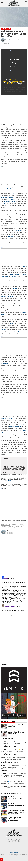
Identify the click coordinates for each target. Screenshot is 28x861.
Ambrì (7, 846)
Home (3, 846)
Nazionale (20, 846)
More (2, 765)
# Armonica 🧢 (5, 781)
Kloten (17, 526)
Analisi (21, 524)
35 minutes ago (14, 762)
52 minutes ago (14, 787)
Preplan (12, 80)
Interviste (8, 848)
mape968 (3, 742)
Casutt (15, 81)
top (21, 526)
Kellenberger (10, 84)
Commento (4, 526)
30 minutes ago (14, 746)
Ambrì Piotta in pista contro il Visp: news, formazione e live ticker (16, 805)
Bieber (22, 82)
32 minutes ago (14, 754)
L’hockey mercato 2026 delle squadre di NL (15, 725)
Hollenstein (18, 80)
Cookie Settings (14, 852)
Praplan (10, 236)
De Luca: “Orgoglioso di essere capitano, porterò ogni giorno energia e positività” (16, 812)
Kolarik (14, 83)
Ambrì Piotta (14, 524)
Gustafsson (9, 83)
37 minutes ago (14, 778)
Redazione (14, 39)
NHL (25, 846)
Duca (23, 266)
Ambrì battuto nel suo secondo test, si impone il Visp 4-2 (16, 797)
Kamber (10, 296)
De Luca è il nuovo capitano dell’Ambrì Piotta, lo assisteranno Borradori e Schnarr (17, 819)
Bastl (8, 82)
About (21, 848)
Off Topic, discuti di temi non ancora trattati (16, 732)
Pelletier (13, 193)
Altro (17, 848)
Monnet (3, 296)
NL (16, 846)
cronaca (11, 526)
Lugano (12, 846)
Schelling (19, 81)
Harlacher (17, 84)
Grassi (12, 82)
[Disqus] (14, 554)
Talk (14, 848)
